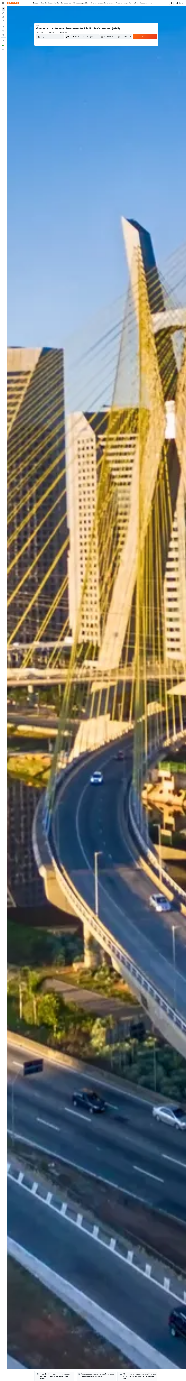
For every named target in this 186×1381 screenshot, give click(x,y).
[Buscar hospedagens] (3, 13)
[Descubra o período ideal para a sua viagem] (3, 35)
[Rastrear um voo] (3, 31)
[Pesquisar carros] (3, 17)
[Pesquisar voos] (3, 9)
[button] (3, 3)
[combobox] (41, 32)
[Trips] (3, 40)
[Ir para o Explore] (3, 27)
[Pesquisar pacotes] (3, 21)
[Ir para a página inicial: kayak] (13, 3)
